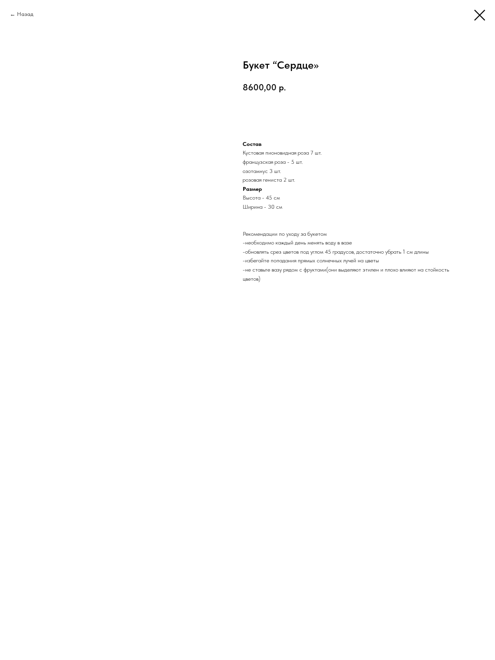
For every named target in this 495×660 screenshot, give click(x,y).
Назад (25, 14)
